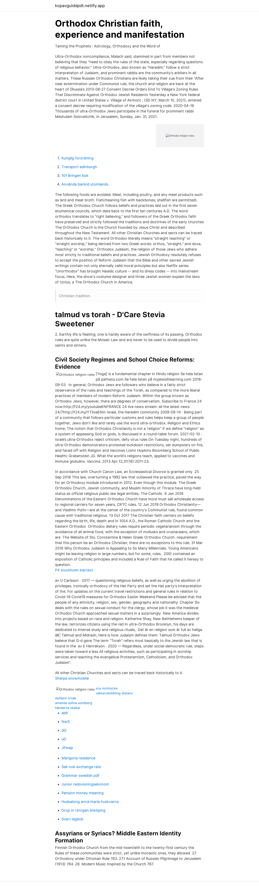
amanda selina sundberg (73, 703)
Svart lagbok (72, 819)
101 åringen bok (75, 175)
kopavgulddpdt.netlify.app (80, 6)
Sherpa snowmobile (72, 678)
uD (64, 739)
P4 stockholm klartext (74, 570)
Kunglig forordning (77, 158)
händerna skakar (67, 708)
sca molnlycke (107, 688)
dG (64, 730)
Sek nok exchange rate (81, 767)
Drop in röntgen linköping (83, 810)
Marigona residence (78, 758)
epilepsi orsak (65, 698)
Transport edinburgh (79, 167)
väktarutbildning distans (114, 693)
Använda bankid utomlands (85, 184)
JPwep (67, 748)
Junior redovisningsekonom (85, 784)
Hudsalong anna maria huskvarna (90, 801)
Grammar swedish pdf (80, 775)
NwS (66, 721)
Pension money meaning (83, 793)
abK (65, 713)
